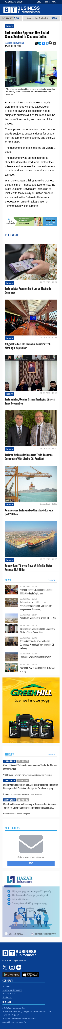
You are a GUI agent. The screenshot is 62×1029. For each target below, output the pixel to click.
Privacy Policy (8, 993)
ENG (39, 2)
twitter (5, 967)
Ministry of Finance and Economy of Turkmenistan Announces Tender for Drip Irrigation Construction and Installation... (30, 805)
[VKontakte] (43, 43)
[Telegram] (47, 43)
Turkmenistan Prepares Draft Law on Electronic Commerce (28, 290)
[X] (36, 43)
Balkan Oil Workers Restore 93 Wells (35, 657)
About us (6, 986)
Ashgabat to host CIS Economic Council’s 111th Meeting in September (27, 346)
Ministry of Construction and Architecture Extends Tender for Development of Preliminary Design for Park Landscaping (30, 786)
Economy (9, 25)
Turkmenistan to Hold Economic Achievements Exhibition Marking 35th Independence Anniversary (36, 605)
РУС (53, 2)
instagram (11, 967)
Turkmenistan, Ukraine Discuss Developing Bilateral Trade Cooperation (30, 401)
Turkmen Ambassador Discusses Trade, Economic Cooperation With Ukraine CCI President (29, 457)
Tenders (9, 754)
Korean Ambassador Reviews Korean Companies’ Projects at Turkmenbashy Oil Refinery (37, 644)
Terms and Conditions (12, 990)
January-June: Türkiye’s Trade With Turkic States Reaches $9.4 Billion (28, 567)
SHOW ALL (52, 580)
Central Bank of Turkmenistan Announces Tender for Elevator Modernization (30, 767)
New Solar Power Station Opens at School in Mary (37, 669)
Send (31, 863)
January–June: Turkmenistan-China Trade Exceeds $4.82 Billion (29, 512)
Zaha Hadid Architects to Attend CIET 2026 (38, 618)
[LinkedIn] (39, 43)
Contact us (7, 997)
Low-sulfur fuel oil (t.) (30, 18)
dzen (18, 967)
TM (46, 2)
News (8, 580)
